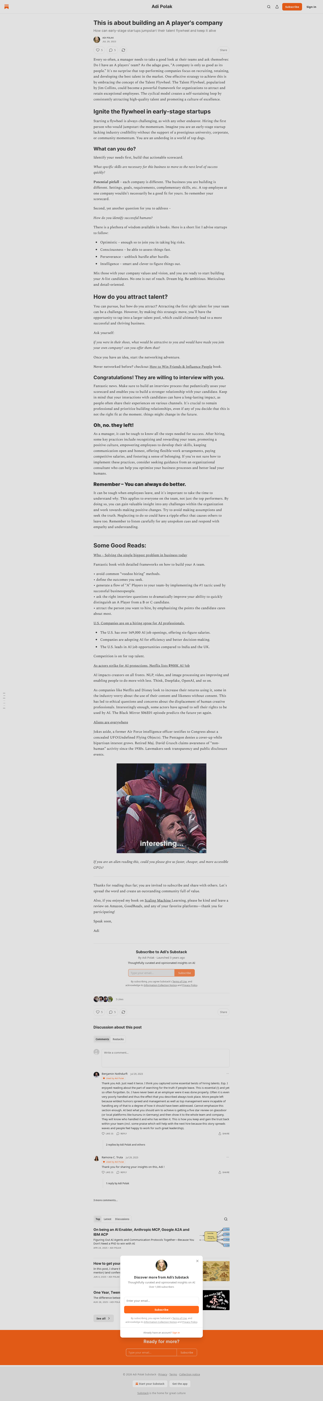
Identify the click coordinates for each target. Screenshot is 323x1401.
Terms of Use (179, 1318)
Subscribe (161, 1309)
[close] (197, 1261)
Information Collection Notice (160, 1322)
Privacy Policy (189, 1322)
